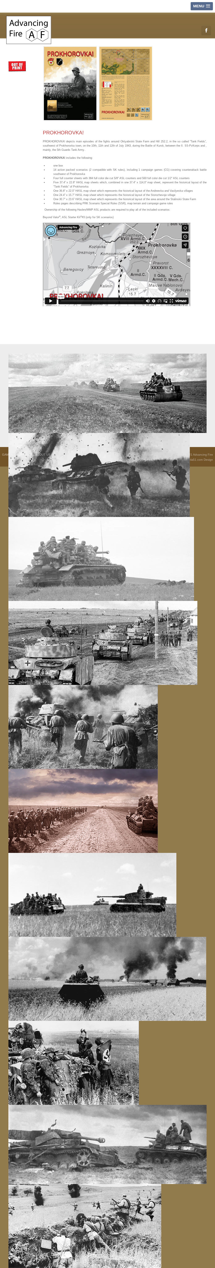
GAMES (7, 454)
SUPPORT (24, 454)
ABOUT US (42, 454)
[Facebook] (206, 30)
